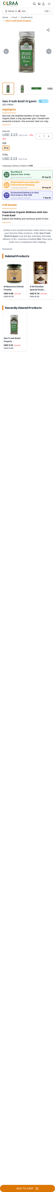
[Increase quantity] (48, 136)
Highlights (9, 109)
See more (6, 125)
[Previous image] (6, 51)
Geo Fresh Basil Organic (18, 21)
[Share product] (48, 30)
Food (14, 17)
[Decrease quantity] (39, 136)
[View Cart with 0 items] (39, 3)
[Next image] (48, 51)
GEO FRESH (7, 104)
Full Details (9, 205)
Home (5, 17)
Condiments (27, 17)
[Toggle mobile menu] (49, 4)
